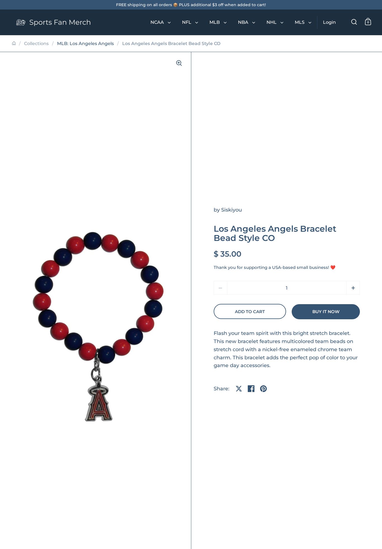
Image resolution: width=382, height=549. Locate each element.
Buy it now (325, 311)
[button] (353, 288)
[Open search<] (354, 22)
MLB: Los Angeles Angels (85, 43)
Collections (36, 43)
